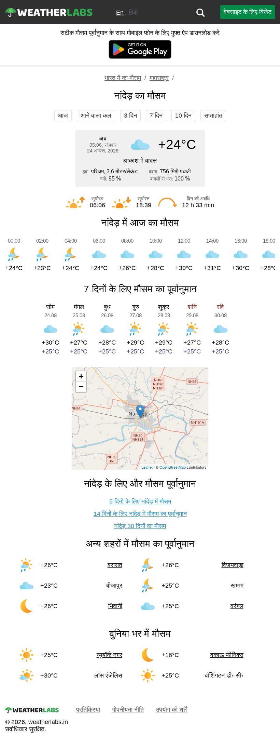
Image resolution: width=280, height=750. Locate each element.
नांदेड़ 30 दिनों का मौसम (140, 526)
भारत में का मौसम (122, 78)
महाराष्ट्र (159, 78)
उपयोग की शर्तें (171, 709)
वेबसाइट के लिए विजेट (247, 12)
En (120, 12)
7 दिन (156, 115)
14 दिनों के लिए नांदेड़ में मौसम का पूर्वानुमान (140, 513)
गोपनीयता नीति (128, 709)
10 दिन (183, 115)
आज (63, 115)
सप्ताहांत (213, 115)
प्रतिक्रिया (88, 709)
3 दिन (130, 115)
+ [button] (81, 376)
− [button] (81, 387)
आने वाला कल (96, 115)
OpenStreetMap (172, 467)
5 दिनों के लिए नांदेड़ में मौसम (140, 501)
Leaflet (147, 467)
